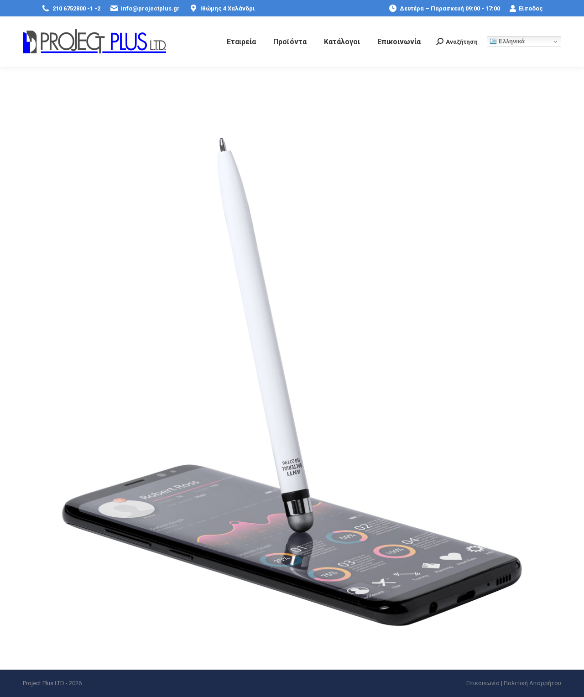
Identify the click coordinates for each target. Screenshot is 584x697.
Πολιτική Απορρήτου (532, 683)
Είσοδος (531, 8)
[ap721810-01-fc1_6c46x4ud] (292, 382)
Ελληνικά (511, 41)
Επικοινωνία (483, 683)
